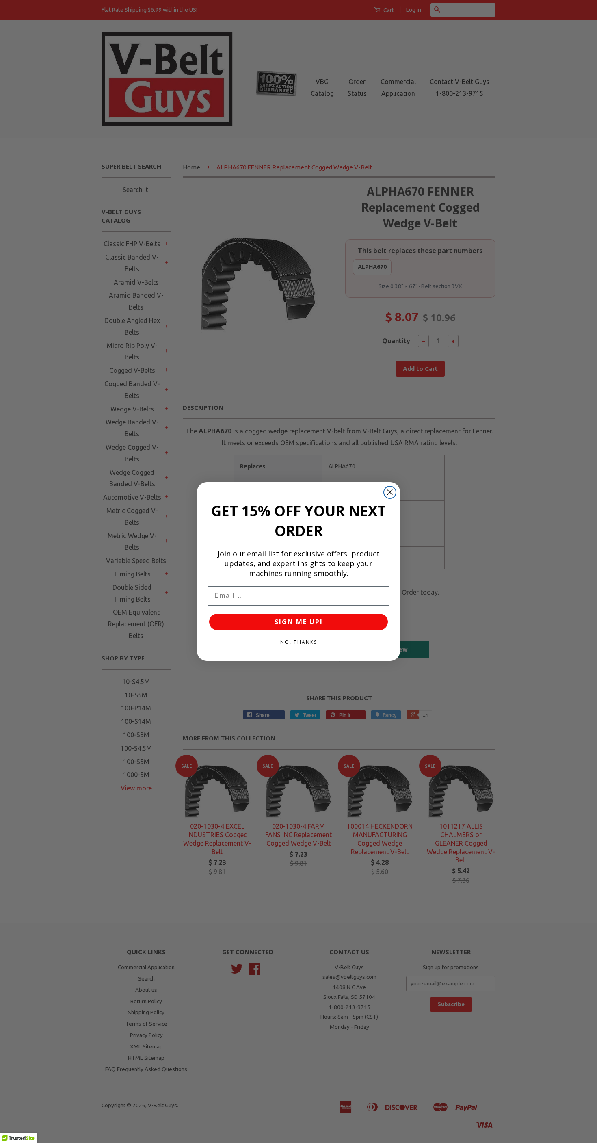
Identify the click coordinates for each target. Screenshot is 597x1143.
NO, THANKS (298, 642)
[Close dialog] (390, 492)
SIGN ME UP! (299, 621)
